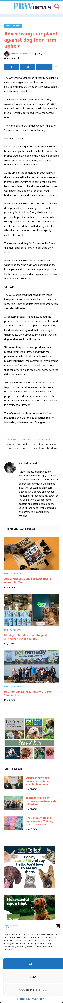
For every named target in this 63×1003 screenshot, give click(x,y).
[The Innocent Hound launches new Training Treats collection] (13, 823)
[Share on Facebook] (11, 67)
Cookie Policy (23, 998)
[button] (58, 926)
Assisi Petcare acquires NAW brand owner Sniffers (27, 580)
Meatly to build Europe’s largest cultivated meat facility (25, 637)
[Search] (56, 6)
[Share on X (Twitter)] (28, 67)
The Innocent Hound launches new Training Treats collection (39, 821)
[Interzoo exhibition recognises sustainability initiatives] (13, 803)
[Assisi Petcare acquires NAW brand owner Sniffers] (31, 553)
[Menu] (5, 6)
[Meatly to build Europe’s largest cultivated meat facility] (31, 610)
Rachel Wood (22, 53)
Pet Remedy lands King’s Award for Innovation (27, 693)
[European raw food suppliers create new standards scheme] (13, 783)
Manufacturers (13, 26)
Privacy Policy (38, 998)
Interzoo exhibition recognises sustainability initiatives (41, 801)
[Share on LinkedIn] (44, 67)
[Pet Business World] (32, 6)
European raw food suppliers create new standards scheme (38, 781)
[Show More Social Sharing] (55, 67)
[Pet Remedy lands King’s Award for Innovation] (31, 666)
